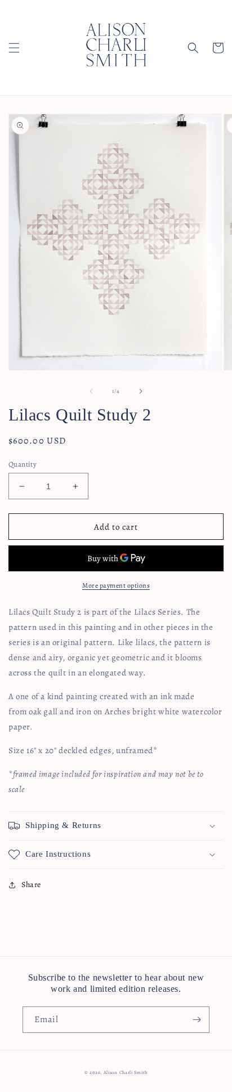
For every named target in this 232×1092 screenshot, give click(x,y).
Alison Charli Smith (126, 1072)
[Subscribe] (196, 1019)
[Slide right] (140, 391)
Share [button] (31, 884)
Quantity (22, 464)
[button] (14, 47)
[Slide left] (91, 391)
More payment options (116, 585)
